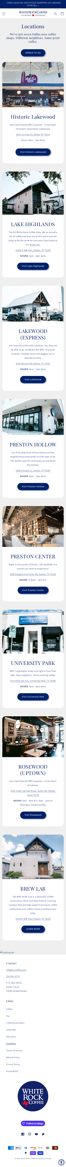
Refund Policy (13, 1057)
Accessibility (12, 1071)
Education (11, 1036)
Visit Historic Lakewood (33, 152)
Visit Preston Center (33, 590)
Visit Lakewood (33, 379)
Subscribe (11, 1029)
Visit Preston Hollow (33, 486)
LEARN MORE (33, 929)
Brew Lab (34, 244)
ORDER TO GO (33, 52)
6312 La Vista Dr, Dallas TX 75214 (33, 134)
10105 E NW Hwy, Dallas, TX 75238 (33, 250)
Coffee (9, 1009)
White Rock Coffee (28, 1158)
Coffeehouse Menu (15, 1023)
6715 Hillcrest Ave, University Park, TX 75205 (33, 680)
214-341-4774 (12, 976)
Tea (8, 1016)
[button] (3, 13)
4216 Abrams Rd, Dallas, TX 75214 (33, 363)
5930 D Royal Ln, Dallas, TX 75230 (33, 470)
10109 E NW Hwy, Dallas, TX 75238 (33, 919)
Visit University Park (33, 696)
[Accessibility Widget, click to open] (61, 1162)
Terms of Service (14, 1050)
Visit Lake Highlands (33, 266)
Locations (11, 1043)
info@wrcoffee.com (16, 970)
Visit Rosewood (33, 815)
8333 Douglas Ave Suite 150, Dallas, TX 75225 (33, 574)
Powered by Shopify (43, 1158)
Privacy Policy (13, 1064)
